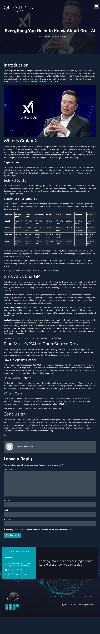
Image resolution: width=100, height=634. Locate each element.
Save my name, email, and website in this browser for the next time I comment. (39, 529)
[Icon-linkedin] (10, 605)
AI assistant (64, 167)
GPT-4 (39, 253)
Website (7, 519)
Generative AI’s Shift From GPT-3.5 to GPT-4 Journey (36, 270)
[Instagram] (6, 608)
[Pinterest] (10, 608)
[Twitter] (14, 605)
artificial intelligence (54, 287)
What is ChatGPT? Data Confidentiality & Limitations (38, 338)
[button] (96, 6)
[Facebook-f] (6, 605)
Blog (50, 24)
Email (7, 510)
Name (7, 500)
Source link (8, 435)
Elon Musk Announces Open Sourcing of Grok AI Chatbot (37, 408)
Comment (8, 469)
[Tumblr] (14, 608)
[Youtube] (17, 605)
